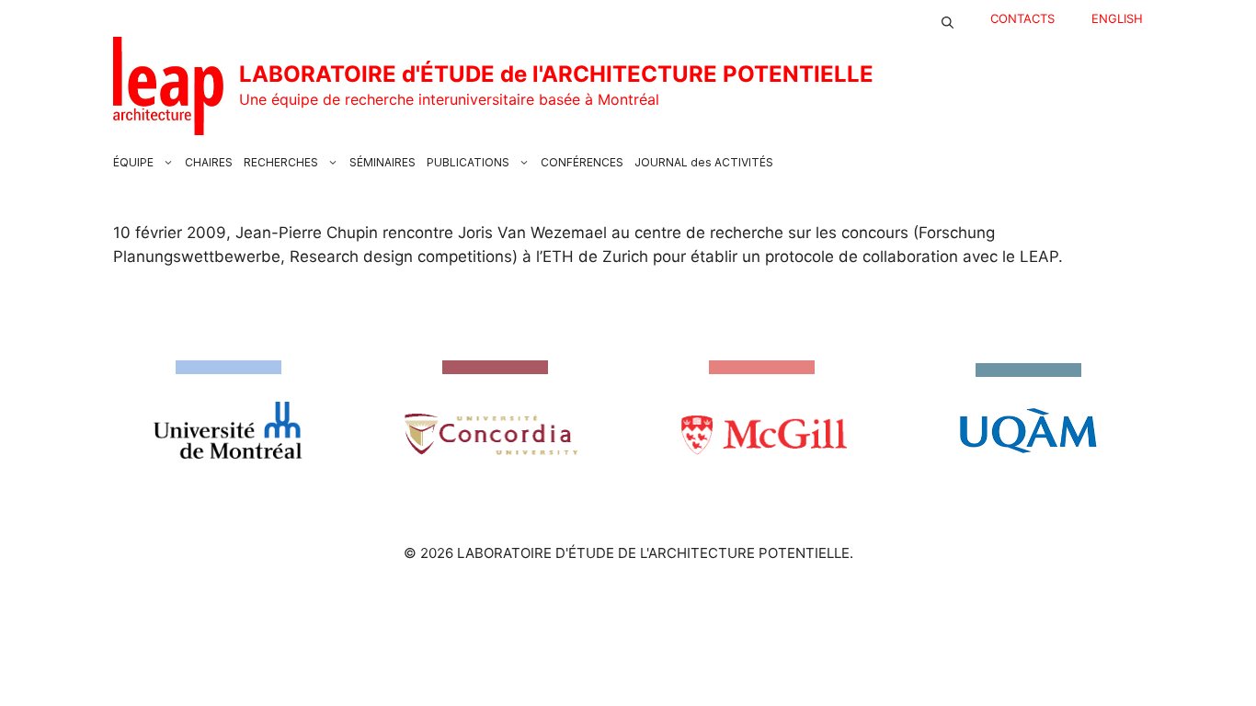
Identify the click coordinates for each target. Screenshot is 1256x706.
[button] (947, 18)
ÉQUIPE (133, 162)
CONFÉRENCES (582, 162)
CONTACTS (1022, 18)
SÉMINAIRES (382, 162)
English (1117, 18)
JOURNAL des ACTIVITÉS (703, 162)
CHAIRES (209, 162)
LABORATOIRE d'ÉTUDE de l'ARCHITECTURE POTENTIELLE (556, 74)
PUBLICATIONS (468, 162)
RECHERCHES (281, 162)
